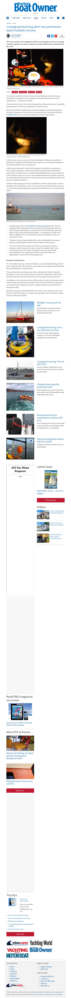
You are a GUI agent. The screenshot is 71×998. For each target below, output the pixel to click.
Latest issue (44, 467)
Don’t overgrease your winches (19, 918)
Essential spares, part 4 (16, 929)
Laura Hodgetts (16, 35)
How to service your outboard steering (57, 512)
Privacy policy (48, 994)
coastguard (23, 92)
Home (9, 23)
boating (14, 92)
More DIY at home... (19, 732)
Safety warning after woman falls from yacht (50, 440)
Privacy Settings (57, 994)
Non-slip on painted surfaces (18, 915)
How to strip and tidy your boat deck (57, 524)
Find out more (50, 500)
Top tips (11, 895)
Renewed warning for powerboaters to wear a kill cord (49, 418)
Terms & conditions (38, 994)
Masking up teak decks (16, 921)
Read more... (20, 790)
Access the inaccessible (24, 900)
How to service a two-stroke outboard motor (56, 536)
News (14, 23)
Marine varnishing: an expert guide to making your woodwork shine (20, 756)
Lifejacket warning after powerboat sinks (48, 385)
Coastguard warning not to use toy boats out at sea (49, 328)
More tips (20, 934)
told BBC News (11, 115)
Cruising (31, 92)
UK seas (38, 92)
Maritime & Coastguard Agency (39, 226)
